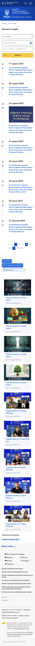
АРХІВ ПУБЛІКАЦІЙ (10, 540)
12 (10, 248)
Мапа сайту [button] (8, 546)
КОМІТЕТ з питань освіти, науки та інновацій (20, 11)
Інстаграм (25, 560)
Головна (4, 23)
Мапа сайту (5, 600)
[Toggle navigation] (2, 3)
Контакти (4, 597)
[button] (17, 36)
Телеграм (9, 564)
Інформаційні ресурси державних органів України (16, 592)
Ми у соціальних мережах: (15, 554)
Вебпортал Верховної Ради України (12, 568)
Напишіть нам (8, 270)
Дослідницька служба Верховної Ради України (15, 580)
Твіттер (25, 557)
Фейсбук (9, 557)
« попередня (4, 244)
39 (17, 248)
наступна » (24, 248)
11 (30, 244)
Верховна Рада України (21, 17)
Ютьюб (9, 560)
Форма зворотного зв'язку (22, 628)
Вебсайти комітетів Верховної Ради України (15, 572)
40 (21, 248)
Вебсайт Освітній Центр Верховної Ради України (16, 583)
